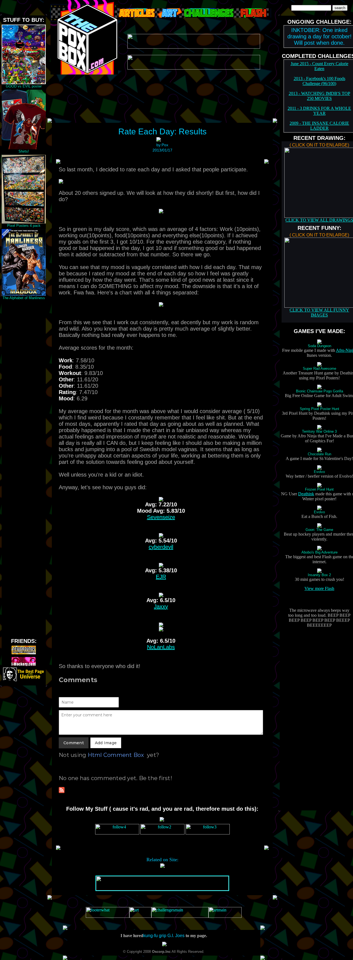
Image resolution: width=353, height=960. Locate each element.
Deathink (306, 493)
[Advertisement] (24, 384)
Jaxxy (161, 606)
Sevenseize (161, 517)
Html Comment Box (116, 755)
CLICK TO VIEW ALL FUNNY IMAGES (319, 312)
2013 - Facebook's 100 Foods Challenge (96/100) (319, 81)
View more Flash (319, 588)
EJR (161, 577)
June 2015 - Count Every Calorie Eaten (319, 66)
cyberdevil (161, 547)
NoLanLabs (161, 647)
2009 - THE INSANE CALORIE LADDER (319, 126)
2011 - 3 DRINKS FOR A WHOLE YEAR (319, 111)
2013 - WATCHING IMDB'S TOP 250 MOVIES (319, 96)
